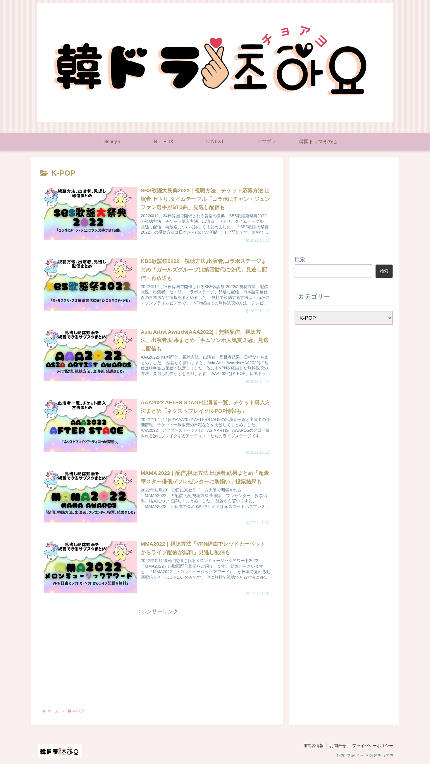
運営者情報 (313, 745)
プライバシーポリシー (372, 745)
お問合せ (338, 745)
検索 (300, 259)
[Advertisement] (157, 657)
